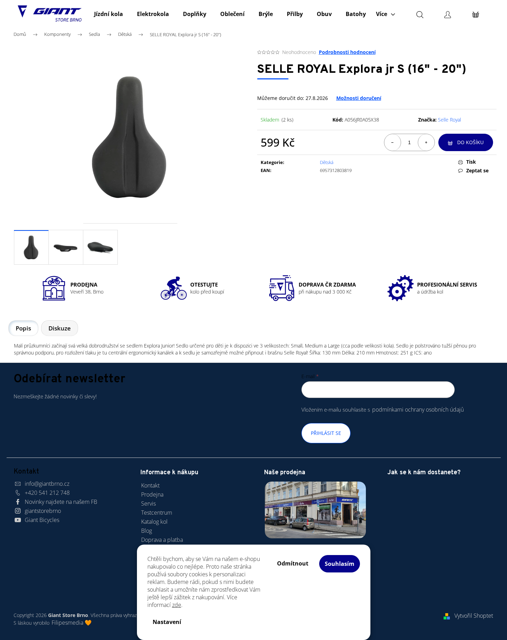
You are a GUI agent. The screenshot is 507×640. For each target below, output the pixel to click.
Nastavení (167, 622)
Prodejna (152, 494)
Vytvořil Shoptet (473, 615)
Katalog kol (154, 521)
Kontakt (150, 485)
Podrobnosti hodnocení (347, 52)
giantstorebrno (43, 511)
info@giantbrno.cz (47, 483)
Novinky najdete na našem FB (61, 502)
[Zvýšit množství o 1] (426, 142)
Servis (148, 503)
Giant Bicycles (42, 520)
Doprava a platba (162, 540)
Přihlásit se (326, 433)
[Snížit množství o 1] (392, 142)
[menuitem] (108, 14)
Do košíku (470, 142)
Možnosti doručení (358, 98)
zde (176, 605)
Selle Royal (449, 119)
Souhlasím (339, 564)
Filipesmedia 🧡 (72, 622)
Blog (146, 530)
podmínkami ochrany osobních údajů (418, 409)
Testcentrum (156, 512)
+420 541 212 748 (47, 493)
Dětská (326, 162)
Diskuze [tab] (59, 328)
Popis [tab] (23, 328)
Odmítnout (292, 563)
